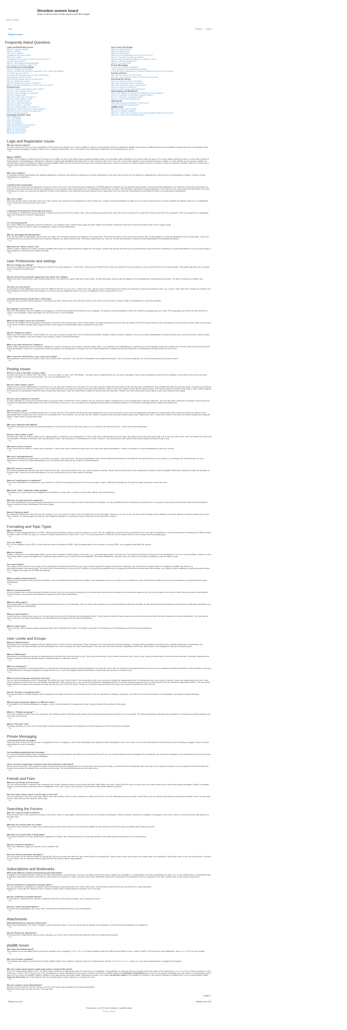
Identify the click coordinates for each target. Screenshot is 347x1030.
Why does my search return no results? (127, 83)
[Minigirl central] (21, 12)
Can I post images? (15, 123)
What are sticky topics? (16, 129)
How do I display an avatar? (18, 81)
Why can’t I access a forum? (18, 101)
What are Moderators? (120, 51)
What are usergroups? (120, 53)
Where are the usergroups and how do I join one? (132, 55)
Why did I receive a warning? (19, 105)
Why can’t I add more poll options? (21, 97)
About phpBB (185, 951)
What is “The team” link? (121, 63)
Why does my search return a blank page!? (129, 85)
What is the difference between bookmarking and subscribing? (137, 93)
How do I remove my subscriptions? (126, 99)
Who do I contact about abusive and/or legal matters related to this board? (142, 113)
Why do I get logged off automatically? (23, 63)
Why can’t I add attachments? (19, 103)
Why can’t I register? (15, 53)
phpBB (62, 313)
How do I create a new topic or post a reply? (25, 89)
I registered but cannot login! (19, 55)
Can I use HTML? (14, 119)
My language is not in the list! (19, 77)
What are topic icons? (16, 133)
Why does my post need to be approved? (24, 111)
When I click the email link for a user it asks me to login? (30, 85)
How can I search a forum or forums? (126, 81)
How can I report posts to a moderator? (23, 107)
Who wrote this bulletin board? (123, 109)
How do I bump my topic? (17, 113)
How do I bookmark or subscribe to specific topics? (132, 95)
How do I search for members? (124, 87)
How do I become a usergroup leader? (127, 57)
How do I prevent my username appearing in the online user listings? (35, 71)
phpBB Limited (76, 951)
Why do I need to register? (18, 49)
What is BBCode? (14, 117)
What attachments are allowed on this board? (130, 103)
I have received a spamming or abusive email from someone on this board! (142, 71)
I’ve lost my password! (16, 61)
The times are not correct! (17, 73)
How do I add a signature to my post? (22, 93)
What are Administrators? (121, 49)
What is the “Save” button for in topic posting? (26, 109)
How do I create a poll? (16, 95)
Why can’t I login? (14, 57)
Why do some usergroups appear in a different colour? (134, 59)
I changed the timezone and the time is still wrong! (28, 75)
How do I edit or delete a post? (20, 91)
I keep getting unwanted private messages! (129, 69)
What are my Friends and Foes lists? (126, 75)
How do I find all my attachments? (125, 105)
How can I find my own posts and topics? (128, 89)
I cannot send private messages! (124, 67)
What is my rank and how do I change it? (24, 83)
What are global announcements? (21, 125)
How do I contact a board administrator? (128, 115)
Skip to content (12, 20)
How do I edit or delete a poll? (19, 99)
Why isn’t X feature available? (123, 111)
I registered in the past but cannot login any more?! (28, 59)
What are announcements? (18, 127)
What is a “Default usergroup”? (124, 61)
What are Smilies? (14, 121)
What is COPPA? (14, 51)
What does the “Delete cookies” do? (22, 65)
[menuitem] (9, 29)
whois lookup (180, 971)
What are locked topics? (17, 131)
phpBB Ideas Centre (120, 961)
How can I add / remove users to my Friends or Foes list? (134, 77)
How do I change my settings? (19, 69)
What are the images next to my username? (25, 79)
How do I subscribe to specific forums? (127, 97)
